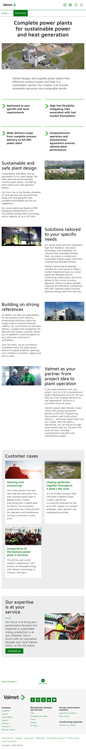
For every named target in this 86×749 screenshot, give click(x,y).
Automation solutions (67, 713)
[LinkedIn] (49, 700)
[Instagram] (38, 700)
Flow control (64, 716)
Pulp (32, 713)
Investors (5, 723)
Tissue (32, 719)
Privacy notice (73, 738)
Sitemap (18, 738)
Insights (5, 720)
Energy (33, 722)
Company (5, 711)
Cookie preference (9, 741)
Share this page (8, 682)
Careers (5, 714)
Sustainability (7, 717)
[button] (5, 13)
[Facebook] (32, 700)
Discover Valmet (8, 730)
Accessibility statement (56, 738)
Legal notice (29, 738)
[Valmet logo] (32, 5)
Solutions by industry (67, 725)
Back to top (43, 683)
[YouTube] (54, 700)
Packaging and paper (39, 716)
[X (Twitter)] (43, 700)
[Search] (76, 5)
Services (33, 726)
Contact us (14, 650)
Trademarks (40, 738)
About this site (7, 738)
